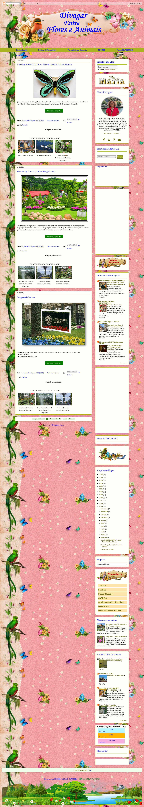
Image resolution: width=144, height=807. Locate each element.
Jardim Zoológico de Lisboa (111, 602)
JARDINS (102, 598)
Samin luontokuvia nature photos (111, 659)
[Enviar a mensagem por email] (68, 119)
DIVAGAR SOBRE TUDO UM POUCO (112, 281)
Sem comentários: (53, 120)
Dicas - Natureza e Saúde (109, 610)
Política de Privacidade (47, 50)
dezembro (104, 509)
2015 (101, 506)
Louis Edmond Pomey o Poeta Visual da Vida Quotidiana (114, 347)
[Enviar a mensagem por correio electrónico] (64, 120)
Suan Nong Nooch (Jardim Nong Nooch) (36, 171)
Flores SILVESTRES (125, 50)
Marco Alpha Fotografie (107, 705)
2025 (101, 477)
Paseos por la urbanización (115, 675)
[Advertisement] (112, 221)
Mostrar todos (123, 363)
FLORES (101, 50)
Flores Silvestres (106, 594)
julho (103, 523)
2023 (101, 483)
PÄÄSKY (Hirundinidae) (114, 660)
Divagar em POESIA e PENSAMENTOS (106, 302)
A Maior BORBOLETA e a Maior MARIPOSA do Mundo (44, 64)
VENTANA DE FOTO (106, 673)
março (103, 535)
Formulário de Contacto (77, 50)
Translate (112, 69)
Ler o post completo (54, 110)
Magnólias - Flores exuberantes (116, 637)
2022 (101, 486)
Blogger (89, 770)
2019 (101, 495)
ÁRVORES (20, 55)
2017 (101, 500)
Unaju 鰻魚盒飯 (112, 690)
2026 (101, 474)
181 (65, 419)
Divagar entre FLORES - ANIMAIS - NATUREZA (60, 779)
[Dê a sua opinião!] (70, 119)
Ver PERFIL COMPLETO (112, 133)
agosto (103, 520)
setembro (104, 517)
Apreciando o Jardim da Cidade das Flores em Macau (116, 625)
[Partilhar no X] (72, 119)
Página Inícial (21, 50)
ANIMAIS (102, 586)
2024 (101, 480)
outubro (104, 514)
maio (103, 529)
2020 (101, 492)
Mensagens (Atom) (57, 425)
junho (103, 526)
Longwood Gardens (26, 297)
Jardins (24, 251)
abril (102, 532)
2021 (101, 489)
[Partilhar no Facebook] (74, 119)
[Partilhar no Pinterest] (76, 119)
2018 (101, 497)
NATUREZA (103, 606)
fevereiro (104, 537)
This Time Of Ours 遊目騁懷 (109, 688)
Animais (24, 125)
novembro (104, 511)
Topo (140, 798)
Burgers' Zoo (111, 707)
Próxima (71, 419)
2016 (101, 503)
